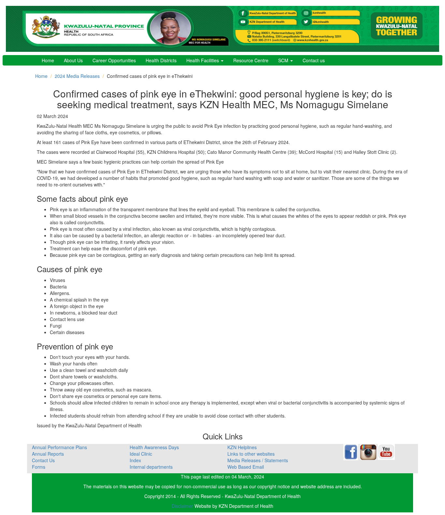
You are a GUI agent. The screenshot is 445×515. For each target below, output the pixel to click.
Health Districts (161, 60)
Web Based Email (245, 467)
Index (135, 460)
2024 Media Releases (77, 76)
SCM (284, 60)
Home (48, 60)
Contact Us (43, 460)
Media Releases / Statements (257, 460)
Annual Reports (48, 453)
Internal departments (151, 467)
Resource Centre (250, 60)
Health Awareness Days (154, 447)
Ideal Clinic (141, 453)
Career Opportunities (114, 60)
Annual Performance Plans (59, 447)
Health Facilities (203, 60)
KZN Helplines (242, 447)
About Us (73, 60)
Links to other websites (251, 453)
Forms (38, 467)
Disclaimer (183, 506)
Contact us (314, 60)
